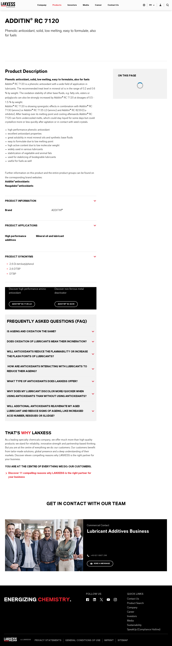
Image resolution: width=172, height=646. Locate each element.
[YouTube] (108, 599)
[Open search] (167, 5)
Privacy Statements (48, 640)
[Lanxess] (12, 640)
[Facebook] (87, 599)
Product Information (20, 201)
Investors (72, 5)
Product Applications (21, 225)
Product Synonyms (19, 256)
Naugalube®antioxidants (19, 186)
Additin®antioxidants (17, 181)
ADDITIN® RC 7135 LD (22, 304)
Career (98, 5)
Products (57, 5)
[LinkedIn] (94, 599)
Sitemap (123, 640)
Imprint (109, 640)
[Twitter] (101, 599)
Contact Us (113, 5)
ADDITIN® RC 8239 (66, 304)
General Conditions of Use (82, 640)
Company (41, 5)
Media (86, 5)
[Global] (144, 5)
